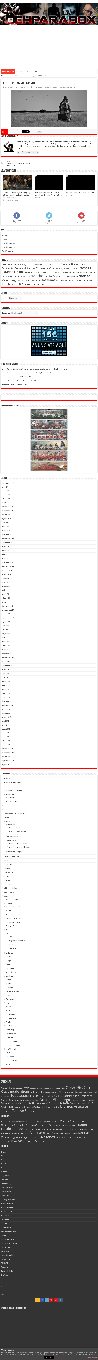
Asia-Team (5, 1160)
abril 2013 (5, 638)
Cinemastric (5, 1196)
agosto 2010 (6, 765)
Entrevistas (8, 810)
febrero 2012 (6, 693)
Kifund (3, 1235)
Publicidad (8, 864)
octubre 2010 (6, 757)
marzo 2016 (6, 527)
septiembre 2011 (8, 713)
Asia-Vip (4, 1164)
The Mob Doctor (12, 1034)
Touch (8, 1053)
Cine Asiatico (10, 797)
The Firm (9, 1022)
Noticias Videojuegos (14, 852)
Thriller (6, 284)
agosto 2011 (6, 717)
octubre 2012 (6, 661)
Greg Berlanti (29, 272)
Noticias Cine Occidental (67, 276)
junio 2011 (5, 725)
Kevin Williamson (82, 272)
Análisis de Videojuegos (13, 782)
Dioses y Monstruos (8, 1200)
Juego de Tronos (12, 972)
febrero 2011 (6, 741)
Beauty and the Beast (13, 922)
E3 (89, 268)
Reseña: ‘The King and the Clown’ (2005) (22, 381)
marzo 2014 (6, 594)
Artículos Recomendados (13, 790)
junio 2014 (5, 582)
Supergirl (12, 944)
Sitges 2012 (8, 868)
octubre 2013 (6, 614)
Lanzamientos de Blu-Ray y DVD (15, 814)
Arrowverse (30, 265)
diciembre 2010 (7, 749)
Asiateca (4, 1168)
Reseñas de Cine (63, 280)
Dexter (8, 957)
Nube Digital (5, 1247)
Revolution (10, 999)
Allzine (3, 1156)
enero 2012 (6, 697)
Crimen (33, 269)
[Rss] (37, 1300)
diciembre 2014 (7, 562)
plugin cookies (92, 1357)
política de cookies (59, 1354)
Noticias (36, 276)
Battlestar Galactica (13, 918)
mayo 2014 (6, 586)
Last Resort (10, 976)
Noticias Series (11, 840)
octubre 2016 (6, 515)
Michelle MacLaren (24, 276)
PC (20, 281)
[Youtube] (56, 1300)
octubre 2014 (6, 570)
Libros (6, 818)
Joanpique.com (6, 1227)
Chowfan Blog (6, 1184)
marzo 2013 (6, 642)
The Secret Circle (12, 1041)
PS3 (39, 280)
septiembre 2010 (8, 761)
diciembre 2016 (7, 507)
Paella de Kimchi (7, 1255)
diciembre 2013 (7, 606)
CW (56, 268)
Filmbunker (5, 1215)
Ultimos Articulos (10, 888)
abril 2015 (5, 554)
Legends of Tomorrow (17, 941)
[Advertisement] (49, 49)
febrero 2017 (6, 499)
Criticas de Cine (45, 268)
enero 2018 (6, 495)
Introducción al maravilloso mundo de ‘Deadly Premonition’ (48, 193)
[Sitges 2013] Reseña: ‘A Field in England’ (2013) (18, 163)
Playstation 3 (29, 280)
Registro (5, 235)
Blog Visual (5, 1176)
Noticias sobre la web (12, 856)
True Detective (11, 1060)
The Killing (10, 1030)
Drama (82, 268)
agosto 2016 (6, 519)
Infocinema (5, 1223)
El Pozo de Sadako (7, 1207)
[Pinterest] (51, 1300)
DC (68, 269)
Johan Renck (55, 272)
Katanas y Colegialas (8, 1231)
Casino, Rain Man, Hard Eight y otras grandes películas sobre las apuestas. (16, 194)
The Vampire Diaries (13, 1045)
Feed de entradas (8, 243)
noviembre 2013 (8, 610)
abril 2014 (5, 590)
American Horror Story (14, 907)
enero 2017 (6, 503)
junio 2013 (5, 630)
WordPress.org (7, 251)
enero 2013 (6, 650)
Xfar (2, 1295)
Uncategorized (9, 892)
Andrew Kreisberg (19, 265)
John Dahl (72, 272)
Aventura (38, 265)
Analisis (7, 778)
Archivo (4, 298)
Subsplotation (6, 1279)
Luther (8, 980)
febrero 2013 (6, 646)
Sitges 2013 (8, 872)
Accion (5, 264)
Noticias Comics (12, 836)
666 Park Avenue (12, 899)
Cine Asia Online (7, 1188)
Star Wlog (4, 1275)
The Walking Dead (12, 1049)
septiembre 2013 (8, 618)
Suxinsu (4, 1283)
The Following (11, 1026)
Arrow (11, 937)
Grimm (8, 964)
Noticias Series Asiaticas (18, 843)
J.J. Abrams (37, 272)
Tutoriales (7, 884)
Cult (7, 930)
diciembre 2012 (7, 654)
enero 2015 (6, 558)
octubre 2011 (6, 709)
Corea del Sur (22, 268)
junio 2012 (5, 677)
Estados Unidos (13, 272)
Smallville (9, 1010)
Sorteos (7, 876)
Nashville (9, 987)
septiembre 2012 (8, 665)
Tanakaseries (6, 1287)
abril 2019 (5, 491)
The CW (89, 281)
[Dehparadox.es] (49, 14)
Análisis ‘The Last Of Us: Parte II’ (27, 71)
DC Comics (73, 269)
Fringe (8, 961)
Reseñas (49, 280)
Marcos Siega (14, 276)
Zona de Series (34, 284)
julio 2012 (5, 673)
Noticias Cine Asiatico (17, 828)
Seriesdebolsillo (7, 1271)
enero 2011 (6, 745)
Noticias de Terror (7, 1239)
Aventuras (46, 265)
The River (9, 1037)
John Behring (63, 272)
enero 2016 (6, 531)
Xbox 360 (17, 284)
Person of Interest (12, 991)
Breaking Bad (11, 926)
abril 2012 (5, 685)
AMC (10, 265)
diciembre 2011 (7, 701)
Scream (9, 1007)
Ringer (8, 1003)
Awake (8, 911)
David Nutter (62, 269)
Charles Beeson (55, 265)
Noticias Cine (50, 276)
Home (4, 76)
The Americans (11, 1018)
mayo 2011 (6, 729)
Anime (6, 786)
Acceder (5, 239)
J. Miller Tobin (46, 272)
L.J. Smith (91, 272)
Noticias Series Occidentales (19, 847)
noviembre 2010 (8, 753)
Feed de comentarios (9, 247)
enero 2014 (6, 602)
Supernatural (11, 1014)
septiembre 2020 (8, 483)
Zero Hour (10, 1064)
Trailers (7, 880)
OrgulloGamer (6, 1251)
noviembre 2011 (8, 705)
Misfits (8, 984)
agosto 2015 (6, 546)
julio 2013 (5, 626)
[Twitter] (47, 1300)
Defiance (9, 953)
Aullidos (4, 1172)
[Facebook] (42, 1300)
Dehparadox (9, 87)
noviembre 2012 (8, 657)
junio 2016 (5, 523)
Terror (82, 280)
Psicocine (4, 1267)
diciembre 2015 (7, 535)
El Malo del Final (7, 1203)
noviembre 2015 (8, 538)
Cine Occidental (11, 801)
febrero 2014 (6, 598)
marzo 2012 (6, 689)
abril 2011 (5, 733)
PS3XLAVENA (5, 1263)
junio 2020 (5, 487)
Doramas (7, 806)
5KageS (4, 1152)
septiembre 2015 (8, 542)
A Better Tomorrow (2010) (18, 385)
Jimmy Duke (6, 369)
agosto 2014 (6, 574)
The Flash (12, 948)
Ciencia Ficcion (70, 264)
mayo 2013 (6, 634)
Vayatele (4, 1291)
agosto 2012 (6, 669)
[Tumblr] (60, 1300)
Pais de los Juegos (7, 1259)
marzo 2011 (6, 737)
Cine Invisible (6, 1192)
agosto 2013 (6, 622)
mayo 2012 (6, 681)
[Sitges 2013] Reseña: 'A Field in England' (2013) (25, 76)
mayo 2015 (6, 550)
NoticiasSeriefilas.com (9, 1243)
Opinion (7, 860)
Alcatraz (9, 903)
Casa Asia (4, 1180)
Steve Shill (75, 281)
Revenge (9, 995)
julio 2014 (5, 578)
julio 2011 (5, 721)
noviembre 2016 (8, 511)
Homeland (10, 968)
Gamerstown (5, 1219)
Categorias (6, 313)
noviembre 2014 (8, 566)
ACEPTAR (49, 1357)
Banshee (9, 914)
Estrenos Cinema (7, 1211)
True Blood (10, 1057)
